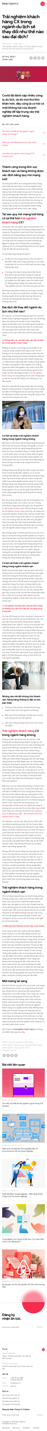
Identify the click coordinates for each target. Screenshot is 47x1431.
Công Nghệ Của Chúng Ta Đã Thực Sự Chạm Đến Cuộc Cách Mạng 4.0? (23, 1240)
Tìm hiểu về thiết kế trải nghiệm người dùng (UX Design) (18, 132)
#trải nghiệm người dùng (13, 1045)
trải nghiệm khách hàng (15, 511)
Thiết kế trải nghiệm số (10, 1398)
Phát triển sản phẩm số (10, 1401)
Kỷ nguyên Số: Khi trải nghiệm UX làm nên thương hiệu (23, 1285)
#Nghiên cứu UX (9, 1050)
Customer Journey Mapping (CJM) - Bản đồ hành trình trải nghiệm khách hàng (22, 814)
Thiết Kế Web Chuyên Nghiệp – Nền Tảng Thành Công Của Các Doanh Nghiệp (22, 1195)
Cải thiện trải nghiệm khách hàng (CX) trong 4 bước (18, 155)
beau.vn (13, 1386)
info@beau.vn (15, 1383)
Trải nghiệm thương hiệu (11, 1404)
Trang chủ (6, 44)
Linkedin (36, 1428)
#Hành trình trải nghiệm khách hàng (17, 1042)
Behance (16, 1428)
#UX (27, 1047)
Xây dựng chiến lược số (11, 1395)
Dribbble (26, 1428)
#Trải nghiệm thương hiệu (13, 1047)
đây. (23, 1032)
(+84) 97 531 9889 (16, 1378)
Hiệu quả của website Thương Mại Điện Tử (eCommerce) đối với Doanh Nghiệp (20, 1149)
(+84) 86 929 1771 (16, 1380)
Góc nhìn (18, 44)
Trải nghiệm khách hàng (18, 731)
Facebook (6, 1428)
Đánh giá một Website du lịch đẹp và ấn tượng (19, 143)
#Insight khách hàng (33, 1045)
